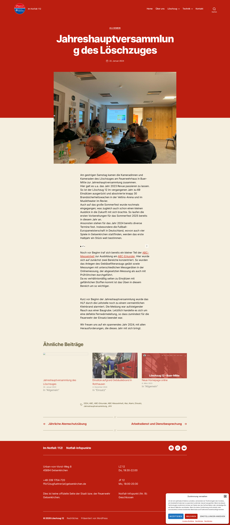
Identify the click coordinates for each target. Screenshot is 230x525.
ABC (91, 403)
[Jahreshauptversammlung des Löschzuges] (65, 365)
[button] (225, 496)
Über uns (160, 8)
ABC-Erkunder (126, 256)
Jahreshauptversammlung (95, 406)
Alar (126, 403)
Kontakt (199, 8)
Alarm (131, 403)
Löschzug (172, 8)
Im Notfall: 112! (53, 448)
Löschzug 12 (57, 518)
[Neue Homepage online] (164, 365)
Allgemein (115, 28)
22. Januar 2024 (116, 61)
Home (150, 8)
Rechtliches (199, 521)
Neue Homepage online (155, 380)
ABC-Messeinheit (115, 403)
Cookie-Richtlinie (188, 521)
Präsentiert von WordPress (94, 518)
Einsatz (138, 403)
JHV (110, 406)
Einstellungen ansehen (212, 516)
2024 (86, 403)
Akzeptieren (176, 516)
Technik (186, 8)
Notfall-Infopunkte (78, 448)
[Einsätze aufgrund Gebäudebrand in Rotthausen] (115, 365)
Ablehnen (191, 516)
